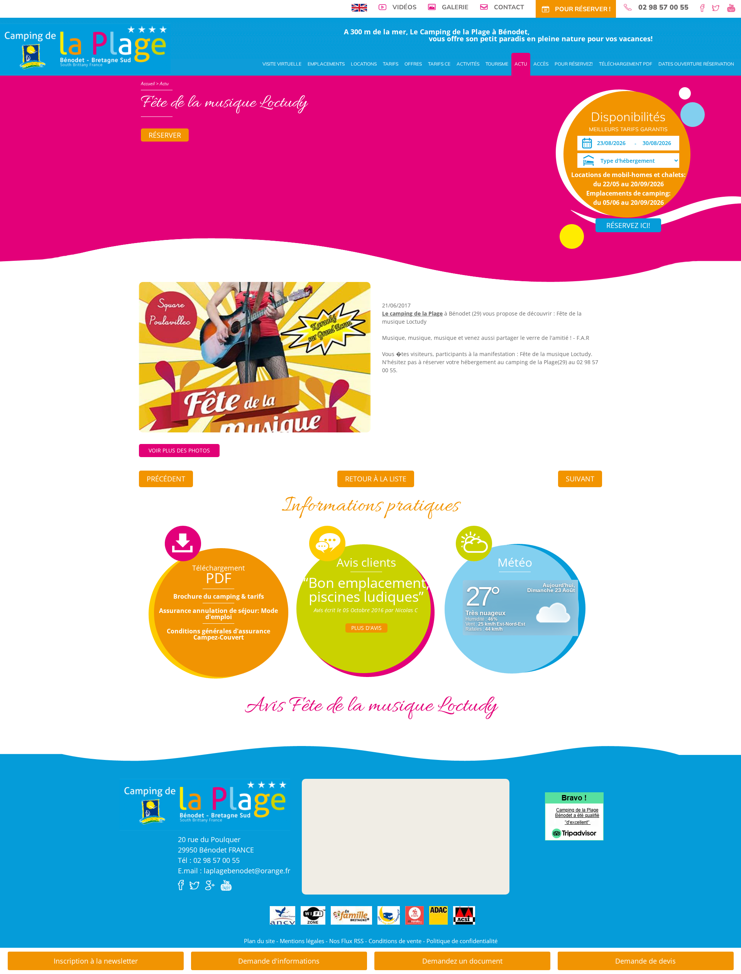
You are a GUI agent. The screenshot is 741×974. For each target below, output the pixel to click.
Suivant (580, 478)
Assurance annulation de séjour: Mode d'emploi (218, 613)
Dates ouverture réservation (696, 64)
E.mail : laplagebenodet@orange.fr (234, 870)
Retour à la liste (375, 478)
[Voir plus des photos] (254, 356)
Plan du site (259, 941)
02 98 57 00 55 (663, 7)
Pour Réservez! (574, 64)
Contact (509, 7)
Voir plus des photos (179, 450)
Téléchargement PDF (625, 64)
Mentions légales (302, 941)
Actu (520, 64)
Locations (364, 64)
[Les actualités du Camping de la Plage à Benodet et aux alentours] (85, 48)
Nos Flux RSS (346, 941)
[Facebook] (705, 7)
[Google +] (212, 884)
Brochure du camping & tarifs (218, 596)
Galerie (455, 7)
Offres (413, 64)
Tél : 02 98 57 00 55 (209, 860)
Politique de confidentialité (461, 941)
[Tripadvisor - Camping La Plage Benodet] (574, 816)
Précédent (166, 478)
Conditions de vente (395, 941)
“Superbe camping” (366, 582)
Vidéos (404, 7)
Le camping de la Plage (412, 313)
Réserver (165, 135)
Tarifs (390, 64)
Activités (468, 64)
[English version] (359, 7)
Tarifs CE (439, 64)
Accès (540, 64)
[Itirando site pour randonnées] (414, 916)
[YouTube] (734, 7)
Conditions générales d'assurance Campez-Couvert (218, 634)
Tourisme (497, 64)
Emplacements (326, 64)
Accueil (148, 83)
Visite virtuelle (281, 64)
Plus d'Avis (366, 627)
